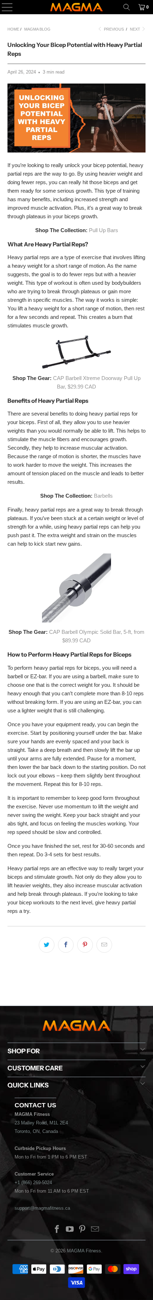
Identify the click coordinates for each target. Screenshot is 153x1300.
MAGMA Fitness (84, 1250)
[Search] (126, 7)
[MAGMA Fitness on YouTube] (69, 1229)
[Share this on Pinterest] (85, 945)
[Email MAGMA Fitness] (95, 1229)
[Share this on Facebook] (66, 945)
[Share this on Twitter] (46, 945)
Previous (113, 29)
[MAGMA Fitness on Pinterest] (82, 1229)
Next (135, 29)
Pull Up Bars (103, 230)
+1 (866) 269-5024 (33, 1182)
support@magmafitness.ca (42, 1208)
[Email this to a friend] (104, 945)
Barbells (103, 496)
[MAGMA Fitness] (76, 7)
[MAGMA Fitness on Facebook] (57, 1229)
